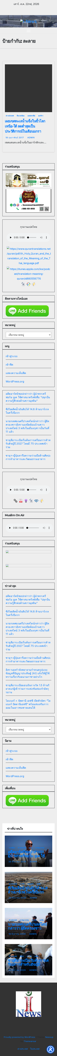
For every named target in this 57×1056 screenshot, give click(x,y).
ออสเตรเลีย (31, 116)
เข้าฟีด (9, 364)
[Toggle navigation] (28, 31)
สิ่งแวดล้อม (21, 116)
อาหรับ (22, 884)
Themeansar (30, 1041)
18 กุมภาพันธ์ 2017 (15, 137)
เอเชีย (39, 884)
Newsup (49, 1037)
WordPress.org (15, 381)
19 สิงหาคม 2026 (17, 934)
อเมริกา (40, 116)
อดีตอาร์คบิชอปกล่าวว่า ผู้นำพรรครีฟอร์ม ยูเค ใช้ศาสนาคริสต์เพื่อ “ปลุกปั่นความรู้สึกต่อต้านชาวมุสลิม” (28, 397)
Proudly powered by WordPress (20, 1037)
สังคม (22, 956)
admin (31, 137)
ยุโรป (30, 848)
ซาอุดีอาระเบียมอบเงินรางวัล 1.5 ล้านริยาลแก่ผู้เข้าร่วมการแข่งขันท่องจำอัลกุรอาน (27, 689)
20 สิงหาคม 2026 (18, 861)
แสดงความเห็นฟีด (16, 373)
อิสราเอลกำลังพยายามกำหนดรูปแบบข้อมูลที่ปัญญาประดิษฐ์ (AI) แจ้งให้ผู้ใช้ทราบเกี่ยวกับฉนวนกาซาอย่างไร (28, 673)
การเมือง (12, 848)
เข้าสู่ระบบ (12, 356)
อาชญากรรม (39, 848)
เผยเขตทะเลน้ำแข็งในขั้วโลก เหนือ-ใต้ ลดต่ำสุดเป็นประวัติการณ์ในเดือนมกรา (25, 126)
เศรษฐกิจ (31, 884)
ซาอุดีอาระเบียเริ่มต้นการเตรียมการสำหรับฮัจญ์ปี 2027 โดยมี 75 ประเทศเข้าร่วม (28, 443)
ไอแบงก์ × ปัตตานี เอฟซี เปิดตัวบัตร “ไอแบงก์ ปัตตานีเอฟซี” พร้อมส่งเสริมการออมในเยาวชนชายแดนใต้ (28, 704)
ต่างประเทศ (10, 116)
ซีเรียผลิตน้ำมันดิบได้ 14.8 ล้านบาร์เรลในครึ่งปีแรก (28, 890)
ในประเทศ (34, 1049)
